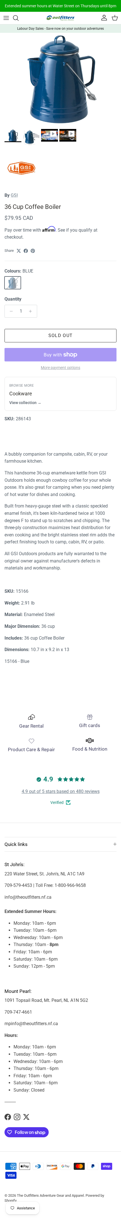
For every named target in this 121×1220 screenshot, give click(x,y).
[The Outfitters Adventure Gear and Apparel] (60, 18)
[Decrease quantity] (10, 311)
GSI (14, 195)
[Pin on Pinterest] (33, 251)
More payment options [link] (60, 367)
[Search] (18, 18)
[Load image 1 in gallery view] (60, 79)
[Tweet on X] (19, 251)
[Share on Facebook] (26, 251)
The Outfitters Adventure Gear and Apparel (50, 1195)
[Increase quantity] (32, 311)
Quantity (13, 299)
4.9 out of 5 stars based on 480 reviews (61, 791)
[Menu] (6, 18)
